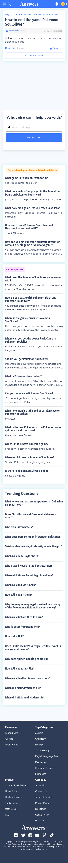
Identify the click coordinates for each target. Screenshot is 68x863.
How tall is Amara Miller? (19, 668)
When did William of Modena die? (25, 697)
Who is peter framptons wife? (22, 627)
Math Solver (11, 808)
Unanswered (11, 744)
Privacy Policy (42, 803)
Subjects (8, 14)
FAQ (7, 814)
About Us (40, 785)
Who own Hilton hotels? (19, 527)
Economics (40, 774)
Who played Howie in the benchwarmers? (29, 565)
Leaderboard (11, 733)
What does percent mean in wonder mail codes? (33, 537)
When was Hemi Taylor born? (22, 556)
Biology (39, 744)
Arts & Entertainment (24, 14)
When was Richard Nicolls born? (24, 617)
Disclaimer (40, 808)
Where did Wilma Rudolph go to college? (29, 575)
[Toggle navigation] (4, 4)
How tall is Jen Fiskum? (18, 594)
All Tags (9, 738)
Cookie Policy (42, 814)
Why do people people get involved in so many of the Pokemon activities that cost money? (32, 606)
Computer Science (44, 768)
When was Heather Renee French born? (27, 678)
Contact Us (41, 791)
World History (42, 750)
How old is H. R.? (15, 636)
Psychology (41, 762)
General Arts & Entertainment (48, 14)
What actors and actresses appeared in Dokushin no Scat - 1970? (34, 503)
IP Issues (39, 820)
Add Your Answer (34, 55)
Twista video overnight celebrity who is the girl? (33, 546)
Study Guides (12, 803)
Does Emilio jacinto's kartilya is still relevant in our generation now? (33, 647)
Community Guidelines (16, 785)
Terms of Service (43, 797)
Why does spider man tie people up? (26, 659)
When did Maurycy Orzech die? (23, 688)
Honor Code (11, 791)
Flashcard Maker (13, 797)
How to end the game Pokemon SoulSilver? (31, 22)
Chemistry (40, 738)
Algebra (39, 733)
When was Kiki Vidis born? (20, 585)
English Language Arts (46, 756)
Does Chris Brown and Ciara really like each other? (30, 516)
